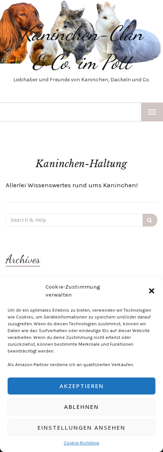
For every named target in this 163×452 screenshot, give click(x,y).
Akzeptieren (82, 386)
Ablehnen (81, 406)
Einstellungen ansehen (81, 427)
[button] (151, 291)
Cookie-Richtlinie (81, 443)
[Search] (150, 220)
